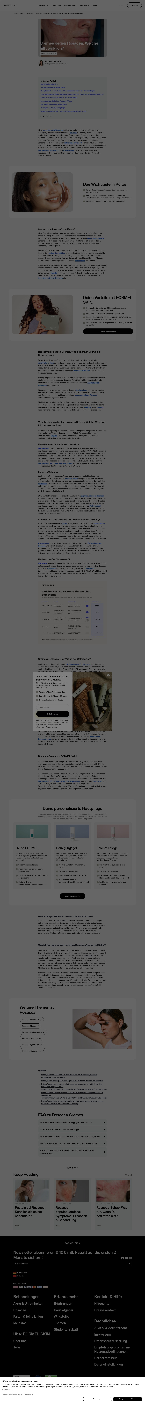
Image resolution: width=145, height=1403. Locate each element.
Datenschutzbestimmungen (12, 1394)
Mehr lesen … (7, 1389)
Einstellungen (97, 1399)
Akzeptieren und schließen (127, 1399)
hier (72, 1387)
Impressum (29, 1394)
